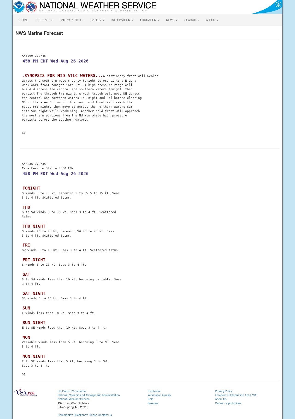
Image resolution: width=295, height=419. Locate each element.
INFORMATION (121, 20)
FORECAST (42, 20)
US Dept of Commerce (72, 391)
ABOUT (211, 20)
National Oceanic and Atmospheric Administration (89, 395)
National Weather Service (74, 399)
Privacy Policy (224, 391)
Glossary (153, 403)
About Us (221, 399)
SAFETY (96, 20)
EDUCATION (148, 20)
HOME (24, 20)
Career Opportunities (228, 403)
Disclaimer (154, 391)
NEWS (170, 20)
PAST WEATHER (71, 20)
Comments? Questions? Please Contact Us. (85, 415)
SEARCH (190, 20)
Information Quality (159, 395)
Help (150, 399)
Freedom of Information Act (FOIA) (236, 395)
